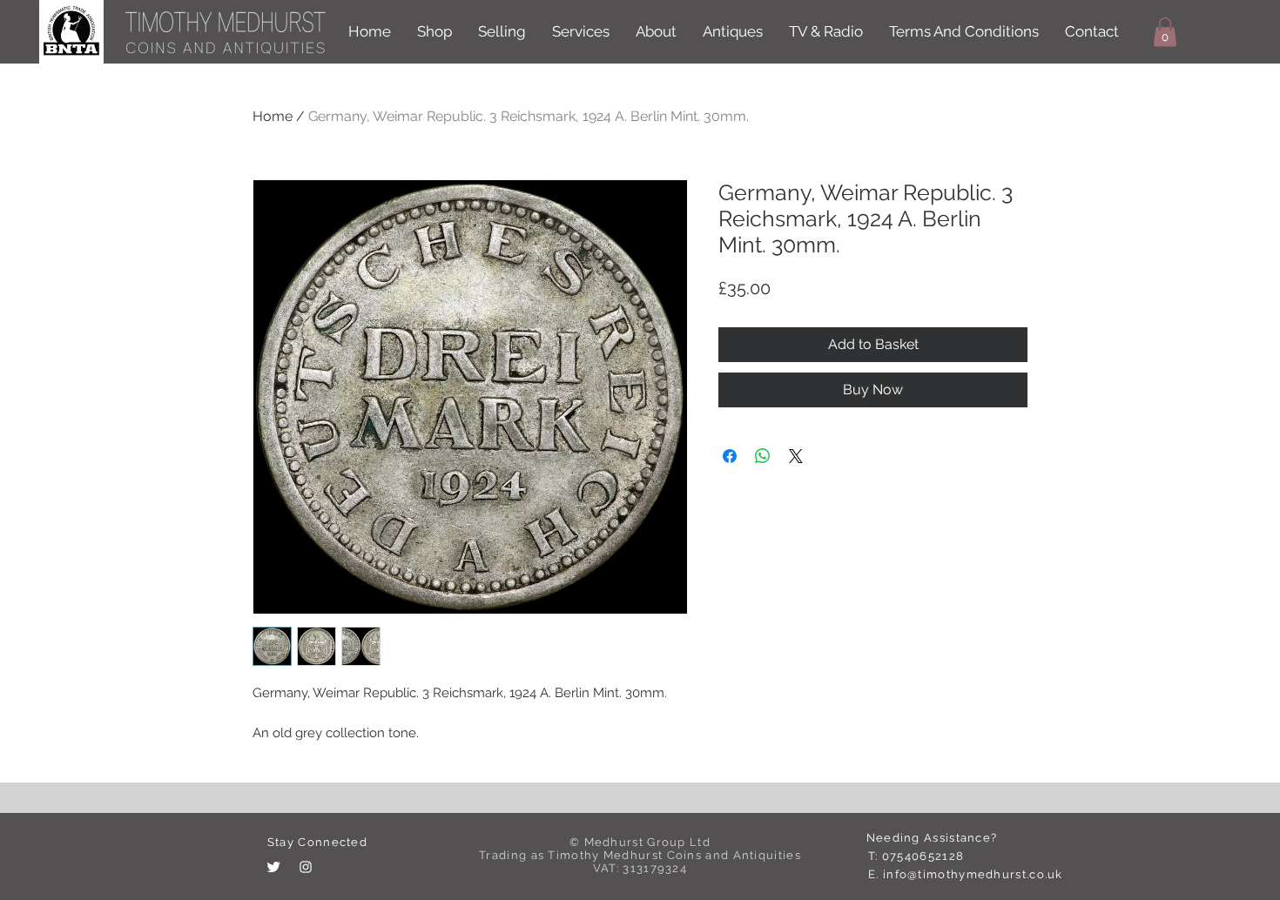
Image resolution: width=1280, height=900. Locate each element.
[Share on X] (795, 456)
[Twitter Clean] (273, 867)
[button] (1165, 31)
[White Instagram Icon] (305, 867)
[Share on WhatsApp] (762, 456)
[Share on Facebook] (729, 456)
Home (273, 116)
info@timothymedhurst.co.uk (973, 874)
